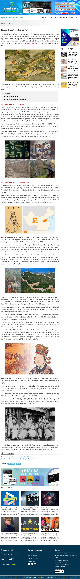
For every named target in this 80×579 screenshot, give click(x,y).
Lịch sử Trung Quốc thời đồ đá (13, 96)
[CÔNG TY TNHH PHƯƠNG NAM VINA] (12, 17)
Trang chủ (43, 17)
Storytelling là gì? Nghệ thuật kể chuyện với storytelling (29, 508)
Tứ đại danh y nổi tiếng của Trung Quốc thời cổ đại (16, 457)
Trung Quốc (11, 463)
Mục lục (6, 93)
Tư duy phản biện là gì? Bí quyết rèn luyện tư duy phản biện (30, 534)
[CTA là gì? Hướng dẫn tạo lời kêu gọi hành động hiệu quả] (10, 498)
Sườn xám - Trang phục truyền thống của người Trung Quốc (18, 459)
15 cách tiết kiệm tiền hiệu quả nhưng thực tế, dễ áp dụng (73, 68)
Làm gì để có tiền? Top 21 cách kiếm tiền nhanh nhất (72, 54)
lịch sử (18, 463)
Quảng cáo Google (32, 555)
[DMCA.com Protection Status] (59, 571)
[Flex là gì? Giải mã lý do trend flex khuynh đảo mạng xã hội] (50, 524)
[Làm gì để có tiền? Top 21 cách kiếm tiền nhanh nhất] (64, 54)
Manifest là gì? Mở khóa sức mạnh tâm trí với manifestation (50, 508)
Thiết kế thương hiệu (33, 558)
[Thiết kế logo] (70, 37)
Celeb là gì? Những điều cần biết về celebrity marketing (9, 534)
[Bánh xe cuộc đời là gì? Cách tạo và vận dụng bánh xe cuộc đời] (64, 76)
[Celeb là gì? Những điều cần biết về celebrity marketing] (10, 524)
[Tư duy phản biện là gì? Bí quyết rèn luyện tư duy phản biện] (30, 524)
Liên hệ (71, 17)
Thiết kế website (32, 553)
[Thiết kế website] (40, 7)
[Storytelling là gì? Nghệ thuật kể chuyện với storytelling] (30, 498)
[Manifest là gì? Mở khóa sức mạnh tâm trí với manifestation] (50, 498)
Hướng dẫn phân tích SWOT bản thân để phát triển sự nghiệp (73, 61)
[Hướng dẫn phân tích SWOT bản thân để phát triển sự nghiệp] (64, 61)
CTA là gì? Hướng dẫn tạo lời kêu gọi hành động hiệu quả (9, 508)
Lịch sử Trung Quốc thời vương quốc (15, 99)
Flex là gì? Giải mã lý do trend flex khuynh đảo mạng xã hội (49, 534)
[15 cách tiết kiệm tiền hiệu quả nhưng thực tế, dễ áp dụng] (64, 69)
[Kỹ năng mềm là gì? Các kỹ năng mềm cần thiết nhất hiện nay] (64, 85)
